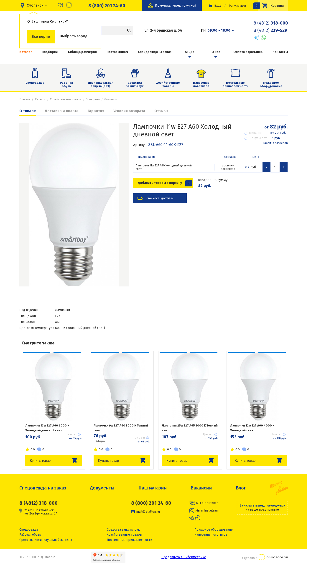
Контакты (280, 52)
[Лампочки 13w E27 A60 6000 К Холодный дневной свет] (53, 386)
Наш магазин (152, 488)
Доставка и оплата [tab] (62, 111)
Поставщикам (117, 52)
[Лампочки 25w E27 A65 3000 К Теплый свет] (190, 386)
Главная (24, 99)
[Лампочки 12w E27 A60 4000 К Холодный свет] (258, 386)
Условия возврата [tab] (129, 111)
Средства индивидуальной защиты (45, 540)
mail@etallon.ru (148, 511)
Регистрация (237, 5)
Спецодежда (34, 82)
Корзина (271, 6)
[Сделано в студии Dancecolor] (273, 558)
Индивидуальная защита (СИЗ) (100, 84)
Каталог (25, 52)
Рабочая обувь (66, 84)
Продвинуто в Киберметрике (183, 557)
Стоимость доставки (159, 198)
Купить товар (40, 460)
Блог (241, 488)
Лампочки (110, 99)
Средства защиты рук (134, 84)
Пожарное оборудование (271, 84)
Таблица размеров (82, 52)
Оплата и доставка (248, 52)
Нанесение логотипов (201, 84)
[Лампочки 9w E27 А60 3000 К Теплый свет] (121, 386)
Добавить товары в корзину (163, 183)
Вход (217, 5)
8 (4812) (271, 23)
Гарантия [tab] (96, 111)
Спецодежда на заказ (154, 52)
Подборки (50, 52)
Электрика (93, 99)
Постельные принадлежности (235, 84)
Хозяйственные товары (168, 84)
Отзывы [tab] (161, 111)
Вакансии (201, 488)
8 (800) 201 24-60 (106, 5)
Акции (189, 52)
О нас (216, 52)
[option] (74, 204)
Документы (102, 488)
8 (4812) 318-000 (38, 503)
